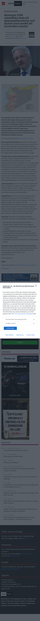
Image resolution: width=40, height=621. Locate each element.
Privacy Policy (31, 335)
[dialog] (20, 310)
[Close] (36, 286)
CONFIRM (10, 328)
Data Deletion (9, 335)
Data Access (20, 335)
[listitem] (20, 319)
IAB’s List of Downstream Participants (22, 313)
